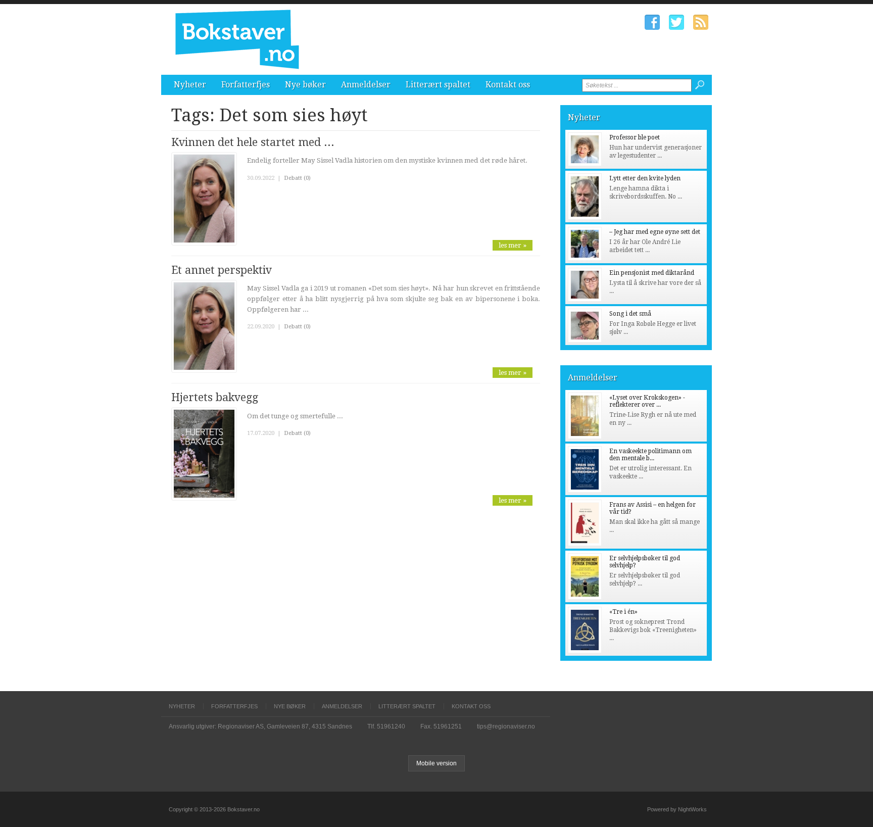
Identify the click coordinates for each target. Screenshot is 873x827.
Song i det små (630, 313)
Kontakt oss (508, 84)
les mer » (512, 245)
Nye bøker (305, 84)
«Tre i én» (623, 611)
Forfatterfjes (245, 84)
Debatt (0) (297, 178)
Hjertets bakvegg (214, 397)
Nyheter (190, 84)
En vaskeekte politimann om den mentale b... (650, 455)
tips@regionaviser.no (506, 726)
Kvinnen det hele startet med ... (252, 142)
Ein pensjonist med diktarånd (651, 272)
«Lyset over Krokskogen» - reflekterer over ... (647, 401)
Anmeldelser (366, 84)
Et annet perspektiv (221, 270)
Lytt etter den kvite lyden (645, 178)
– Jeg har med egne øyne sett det (654, 231)
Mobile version (436, 763)
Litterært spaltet (438, 84)
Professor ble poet (634, 137)
